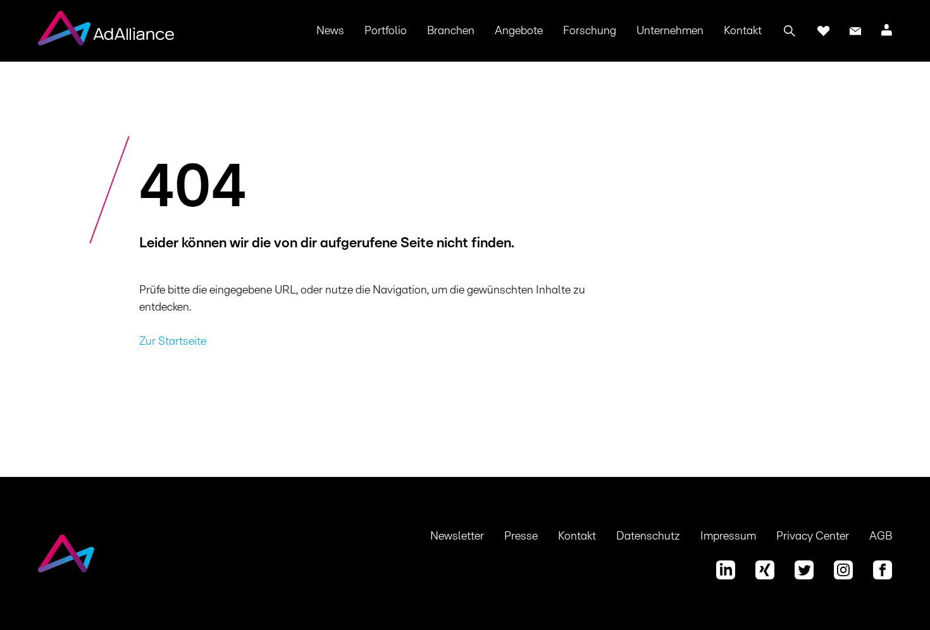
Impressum (728, 536)
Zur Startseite (172, 341)
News (330, 31)
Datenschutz (648, 536)
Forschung (589, 31)
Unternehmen (670, 31)
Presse (521, 536)
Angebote (519, 31)
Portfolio (385, 31)
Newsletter (457, 536)
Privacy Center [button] (812, 536)
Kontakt (743, 31)
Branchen (450, 31)
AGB (880, 536)
